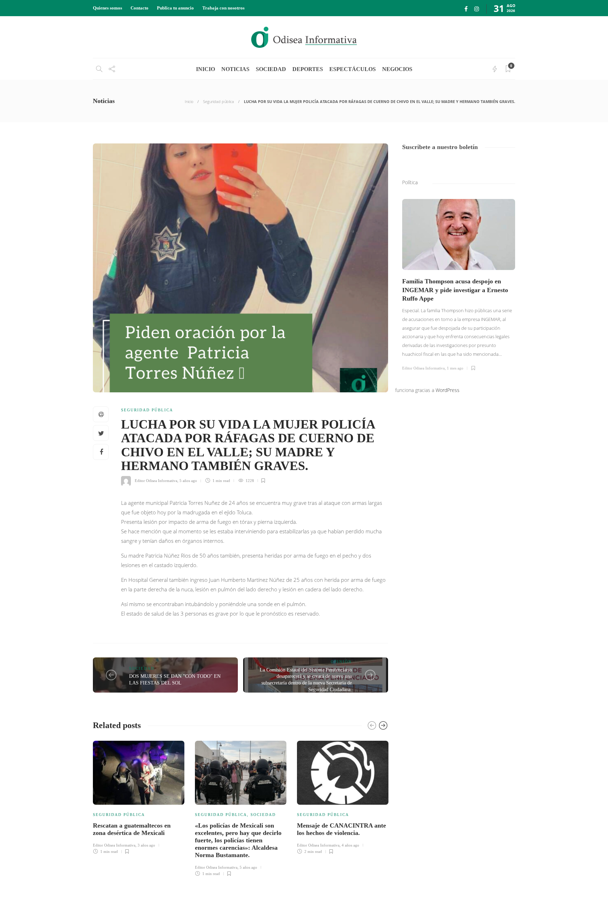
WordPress (448, 390)
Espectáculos (352, 69)
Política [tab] (410, 182)
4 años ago (350, 845)
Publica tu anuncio (175, 8)
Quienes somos (107, 8)
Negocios (397, 69)
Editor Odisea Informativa (156, 480)
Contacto (139, 8)
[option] (139, 796)
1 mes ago (455, 368)
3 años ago (146, 845)
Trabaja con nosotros (223, 8)
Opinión (341, 662)
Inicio (189, 101)
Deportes (307, 69)
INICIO (205, 69)
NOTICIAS (235, 69)
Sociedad (271, 69)
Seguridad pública (218, 101)
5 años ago (188, 480)
